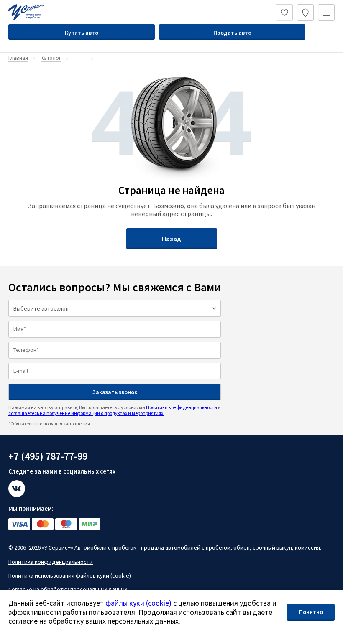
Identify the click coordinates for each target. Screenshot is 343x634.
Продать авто (232, 32)
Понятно (311, 612)
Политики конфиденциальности (181, 407)
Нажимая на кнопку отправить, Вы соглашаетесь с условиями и (114, 410)
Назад (171, 238)
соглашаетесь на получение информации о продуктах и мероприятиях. (86, 413)
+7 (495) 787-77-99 (47, 456)
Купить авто (81, 32)
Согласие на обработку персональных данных (67, 589)
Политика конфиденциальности (50, 561)
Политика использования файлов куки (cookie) (69, 575)
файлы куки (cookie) (138, 603)
